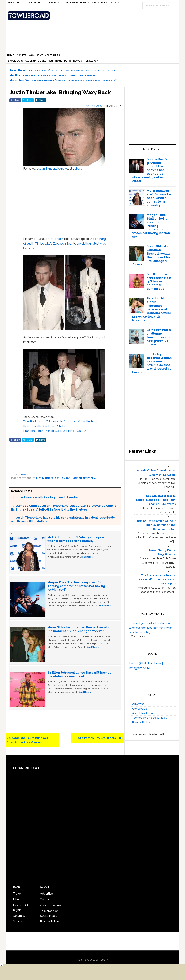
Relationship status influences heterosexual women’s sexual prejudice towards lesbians (151, 309)
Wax (93, 478)
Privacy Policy (141, 722)
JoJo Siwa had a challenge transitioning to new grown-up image (159, 337)
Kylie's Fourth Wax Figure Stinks (44, 426)
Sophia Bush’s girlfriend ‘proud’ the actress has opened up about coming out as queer (63, 70)
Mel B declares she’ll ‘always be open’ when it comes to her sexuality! (53, 75)
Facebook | (155, 663)
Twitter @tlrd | (138, 663)
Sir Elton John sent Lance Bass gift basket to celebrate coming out (79, 674)
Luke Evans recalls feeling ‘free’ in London (47, 497)
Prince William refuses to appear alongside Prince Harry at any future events (156, 500)
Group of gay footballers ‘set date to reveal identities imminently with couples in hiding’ (151, 628)
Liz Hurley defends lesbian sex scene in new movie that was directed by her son (152, 363)
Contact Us (139, 708)
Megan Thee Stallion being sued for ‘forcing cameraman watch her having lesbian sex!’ (63, 80)
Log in (104, 959)
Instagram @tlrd (139, 668)
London (58, 239)
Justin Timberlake (49, 168)
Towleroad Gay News (93, 15)
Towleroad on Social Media (149, 717)
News (24, 474)
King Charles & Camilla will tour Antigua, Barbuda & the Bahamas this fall (155, 525)
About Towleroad (143, 713)
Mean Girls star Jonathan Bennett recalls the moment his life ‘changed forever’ (78, 629)
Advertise (138, 704)
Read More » (87, 557)
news (64, 168)
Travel (17, 893)
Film (16, 899)
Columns (19, 915)
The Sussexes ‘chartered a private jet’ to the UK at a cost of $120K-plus (157, 579)
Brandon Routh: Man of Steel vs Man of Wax (52, 431)
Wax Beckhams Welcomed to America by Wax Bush (58, 421)
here (79, 168)
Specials (18, 921)
